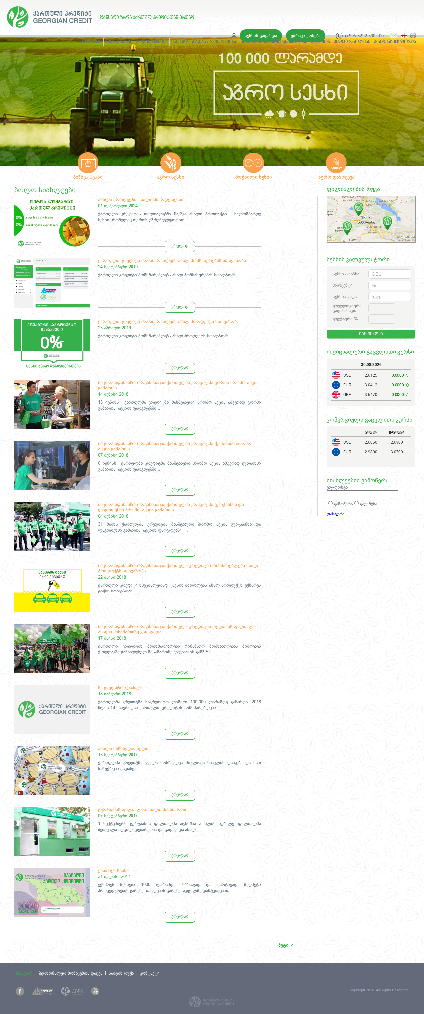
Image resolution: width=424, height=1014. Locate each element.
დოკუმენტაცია (152, 42)
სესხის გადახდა (261, 35)
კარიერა (320, 42)
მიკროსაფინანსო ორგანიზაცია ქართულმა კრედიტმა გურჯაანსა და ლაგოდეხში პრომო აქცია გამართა (171, 507)
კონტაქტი (150, 973)
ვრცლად (179, 245)
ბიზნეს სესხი (88, 177)
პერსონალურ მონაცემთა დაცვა (70, 973)
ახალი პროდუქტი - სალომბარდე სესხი (140, 199)
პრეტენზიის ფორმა (395, 42)
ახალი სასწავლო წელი (123, 748)
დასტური (336, 513)
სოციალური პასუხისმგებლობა (274, 42)
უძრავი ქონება (305, 35)
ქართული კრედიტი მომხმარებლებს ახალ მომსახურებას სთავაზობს (172, 260)
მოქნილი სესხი (253, 177)
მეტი (283, 945)
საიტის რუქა (121, 973)
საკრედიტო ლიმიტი (120, 687)
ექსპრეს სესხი (113, 870)
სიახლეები (90, 42)
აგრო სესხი (170, 177)
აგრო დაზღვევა (336, 177)
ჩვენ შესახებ (118, 42)
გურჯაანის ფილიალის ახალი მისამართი (142, 809)
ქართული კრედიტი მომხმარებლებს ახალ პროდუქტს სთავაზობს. (169, 321)
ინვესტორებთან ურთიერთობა (204, 42)
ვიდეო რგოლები (352, 42)
